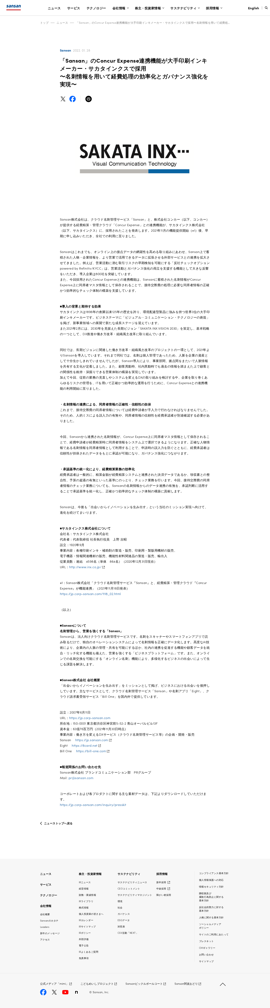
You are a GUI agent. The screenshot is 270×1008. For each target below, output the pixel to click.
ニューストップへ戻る (58, 823)
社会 (120, 907)
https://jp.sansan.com (91, 740)
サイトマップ (206, 961)
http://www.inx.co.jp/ (85, 567)
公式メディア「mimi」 (54, 983)
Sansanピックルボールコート (144, 983)
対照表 (121, 926)
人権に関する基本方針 (211, 917)
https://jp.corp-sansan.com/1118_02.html (90, 593)
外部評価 (84, 939)
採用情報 (212, 8)
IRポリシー (85, 932)
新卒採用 (161, 882)
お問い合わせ (206, 954)
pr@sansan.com (81, 778)
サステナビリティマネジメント (135, 894)
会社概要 (45, 914)
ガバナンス (124, 913)
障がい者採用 (163, 894)
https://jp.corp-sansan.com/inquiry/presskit (93, 804)
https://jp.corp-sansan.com (89, 718)
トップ (44, 22)
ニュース (54, 8)
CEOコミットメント (129, 888)
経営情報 (84, 888)
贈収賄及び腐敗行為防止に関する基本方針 (211, 896)
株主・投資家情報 (148, 8)
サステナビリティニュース (132, 882)
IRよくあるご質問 (88, 951)
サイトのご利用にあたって (214, 934)
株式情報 (84, 907)
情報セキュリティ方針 (211, 886)
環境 (120, 901)
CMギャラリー (207, 947)
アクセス (45, 939)
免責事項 (84, 958)
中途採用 (161, 888)
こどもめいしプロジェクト (97, 983)
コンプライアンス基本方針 (214, 873)
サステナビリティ (183, 8)
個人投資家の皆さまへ (91, 913)
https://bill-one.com (91, 751)
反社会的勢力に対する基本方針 (211, 908)
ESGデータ (124, 920)
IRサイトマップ (87, 926)
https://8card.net (84, 745)
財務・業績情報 (87, 894)
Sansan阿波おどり (186, 983)
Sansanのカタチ (49, 920)
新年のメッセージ (50, 933)
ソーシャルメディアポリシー (210, 925)
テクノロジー (96, 8)
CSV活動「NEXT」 (128, 932)
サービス (73, 8)
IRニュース (85, 882)
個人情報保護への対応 (211, 879)
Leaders (44, 926)
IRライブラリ (86, 901)
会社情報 (119, 8)
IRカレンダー (86, 920)
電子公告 (84, 945)
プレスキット (206, 941)
